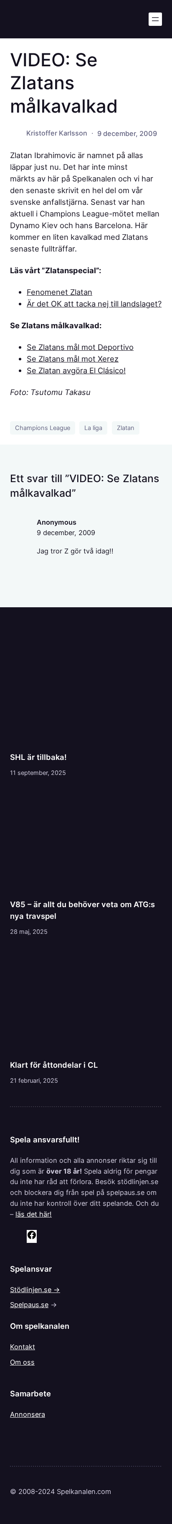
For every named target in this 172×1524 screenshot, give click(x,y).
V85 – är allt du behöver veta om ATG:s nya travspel (82, 910)
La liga (93, 428)
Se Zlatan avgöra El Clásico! (76, 370)
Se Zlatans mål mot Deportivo (80, 347)
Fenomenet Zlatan (59, 292)
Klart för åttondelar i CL (54, 1064)
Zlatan (125, 428)
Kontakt (22, 1347)
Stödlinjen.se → (35, 1289)
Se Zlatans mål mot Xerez (73, 358)
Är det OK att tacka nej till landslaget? (94, 303)
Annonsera (27, 1414)
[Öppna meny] (155, 19)
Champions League (42, 428)
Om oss (22, 1362)
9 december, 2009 (66, 532)
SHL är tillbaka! (38, 757)
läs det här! (33, 1214)
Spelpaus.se (29, 1304)
